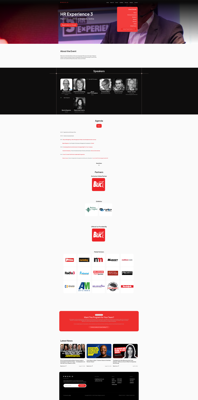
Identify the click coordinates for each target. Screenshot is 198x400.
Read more (62, 366)
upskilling (121, 2)
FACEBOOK (132, 379)
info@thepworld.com (99, 379)
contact (136, 2)
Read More (99, 163)
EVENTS (113, 382)
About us (112, 2)
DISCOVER (119, 379)
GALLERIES (119, 380)
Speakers (134, 17)
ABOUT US (114, 380)
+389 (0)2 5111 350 (98, 380)
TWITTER (131, 380)
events (116, 2)
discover (126, 2)
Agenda (134, 19)
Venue (135, 23)
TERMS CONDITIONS (130, 395)
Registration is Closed (69, 25)
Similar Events (133, 26)
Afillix (70, 395)
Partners (134, 21)
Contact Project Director (128, 29)
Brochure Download (132, 14)
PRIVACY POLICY (122, 395)
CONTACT (119, 382)
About (135, 12)
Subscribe (82, 385)
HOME (113, 379)
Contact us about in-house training (98, 327)
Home (107, 2)
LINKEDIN (132, 382)
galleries (131, 2)
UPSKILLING (114, 384)
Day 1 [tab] (99, 125)
